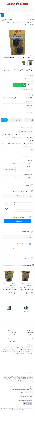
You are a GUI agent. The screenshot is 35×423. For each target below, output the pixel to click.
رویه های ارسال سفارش (11, 339)
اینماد (15, 379)
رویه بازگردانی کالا (12, 334)
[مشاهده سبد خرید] (2, 15)
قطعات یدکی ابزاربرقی (29, 23)
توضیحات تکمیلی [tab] (15, 120)
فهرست (29, 20)
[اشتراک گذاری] (8, 56)
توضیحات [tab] (27, 120)
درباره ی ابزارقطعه (30, 332)
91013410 (25, 393)
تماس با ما (31, 334)
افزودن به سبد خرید (18, 85)
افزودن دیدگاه (19, 221)
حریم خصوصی (13, 337)
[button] (30, 293)
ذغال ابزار (21, 23)
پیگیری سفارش (13, 341)
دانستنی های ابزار (30, 339)
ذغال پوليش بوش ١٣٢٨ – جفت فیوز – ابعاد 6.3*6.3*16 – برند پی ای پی (24, 289)
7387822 (24, 396)
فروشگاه (31, 337)
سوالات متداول (13, 332)
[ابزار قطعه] (17, 3)
